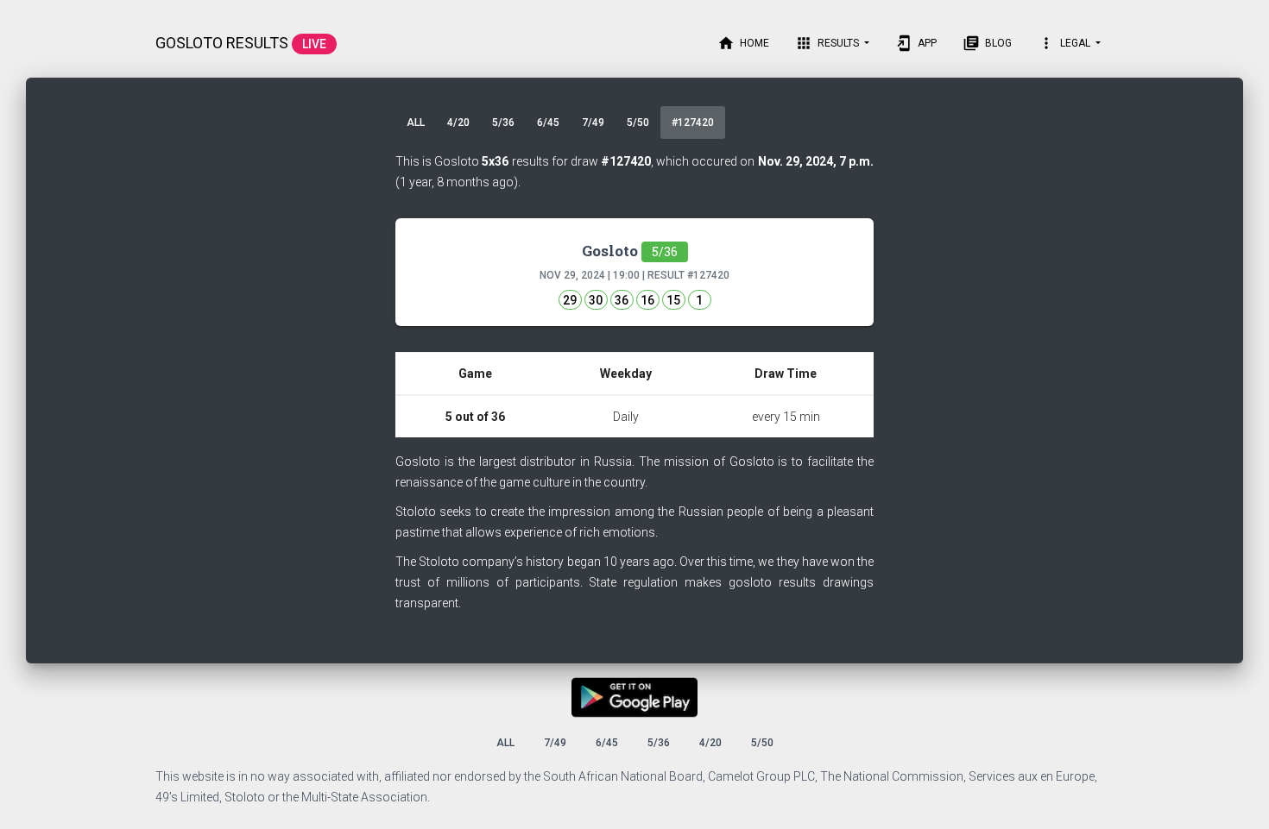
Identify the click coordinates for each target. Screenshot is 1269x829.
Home (743, 43)
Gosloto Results (240, 43)
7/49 (593, 122)
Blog (987, 43)
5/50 (638, 122)
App (916, 43)
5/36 (503, 122)
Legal (1065, 43)
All (416, 122)
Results (828, 43)
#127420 (693, 122)
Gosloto (630, 251)
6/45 (548, 122)
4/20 (458, 122)
